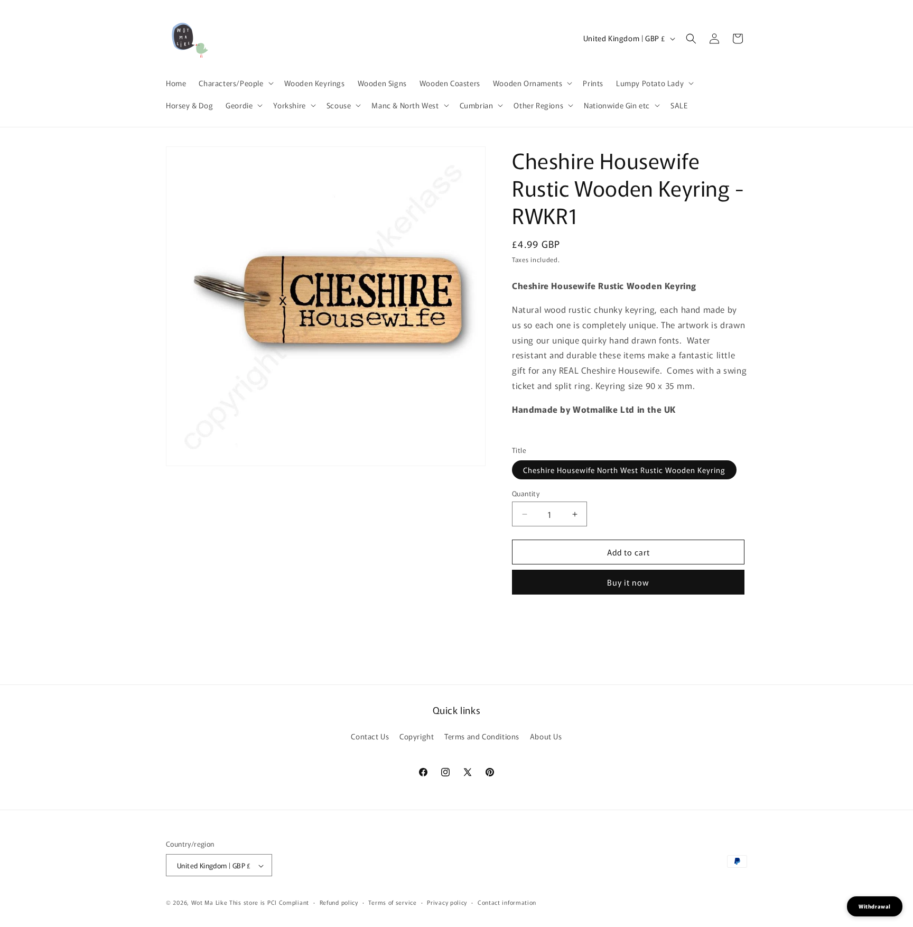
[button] (234, 83)
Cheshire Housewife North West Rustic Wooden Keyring (624, 470)
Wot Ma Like (210, 902)
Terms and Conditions (481, 735)
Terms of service (392, 902)
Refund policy (339, 902)
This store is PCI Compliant (269, 902)
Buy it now (628, 582)
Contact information (507, 902)
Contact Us (370, 735)
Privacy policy (447, 902)
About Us (546, 735)
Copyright (416, 735)
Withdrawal (875, 906)
